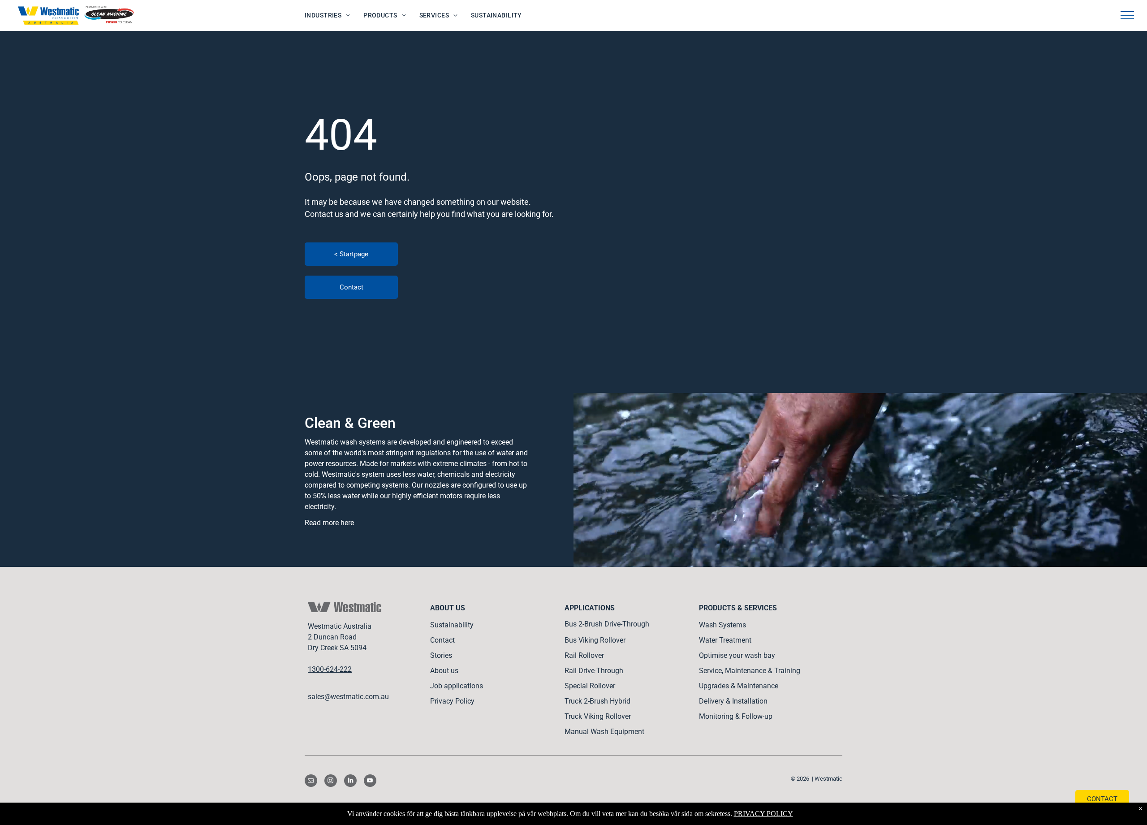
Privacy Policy (452, 701)
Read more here (329, 522)
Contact (442, 640)
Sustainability (452, 625)
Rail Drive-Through (594, 670)
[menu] (1127, 15)
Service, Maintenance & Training (749, 670)
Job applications (456, 686)
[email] (311, 781)
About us (444, 670)
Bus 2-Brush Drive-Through (607, 624)
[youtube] (370, 781)
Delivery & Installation (733, 701)
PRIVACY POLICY (763, 813)
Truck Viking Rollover (598, 716)
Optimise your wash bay (737, 655)
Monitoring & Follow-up (735, 716)
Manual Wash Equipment (604, 731)
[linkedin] (350, 781)
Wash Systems (722, 625)
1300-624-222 (330, 669)
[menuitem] (327, 15)
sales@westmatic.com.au (348, 696)
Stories (441, 655)
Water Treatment (725, 640)
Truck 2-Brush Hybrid (597, 701)
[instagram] (330, 781)
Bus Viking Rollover (595, 640)
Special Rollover (590, 686)
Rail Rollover (584, 655)
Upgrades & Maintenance (738, 686)
